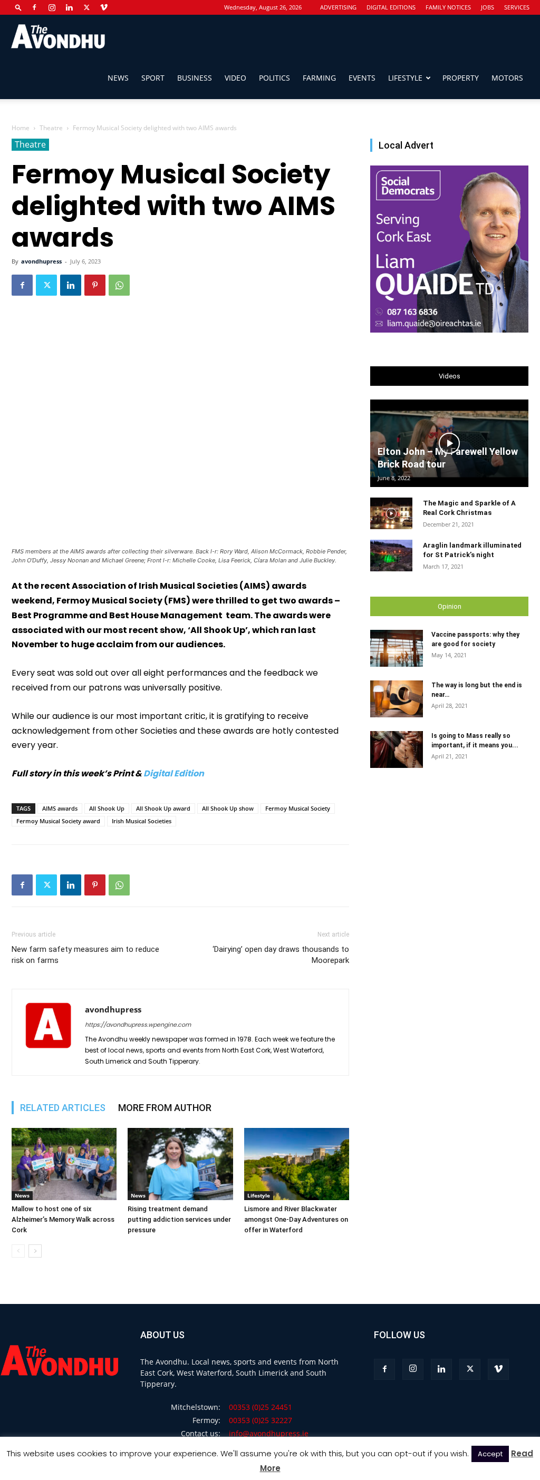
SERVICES (516, 7)
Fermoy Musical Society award (58, 821)
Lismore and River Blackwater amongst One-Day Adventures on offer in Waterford (296, 1219)
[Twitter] (86, 7)
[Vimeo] (104, 7)
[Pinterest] (94, 285)
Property (460, 78)
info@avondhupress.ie (268, 1433)
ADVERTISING (338, 7)
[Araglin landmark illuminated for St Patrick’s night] (391, 555)
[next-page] (35, 1251)
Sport (153, 78)
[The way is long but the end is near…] (396, 698)
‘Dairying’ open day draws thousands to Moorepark (281, 955)
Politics (274, 78)
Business (194, 78)
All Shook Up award (163, 808)
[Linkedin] (69, 7)
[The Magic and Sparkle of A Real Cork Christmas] (391, 513)
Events (362, 78)
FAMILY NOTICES (448, 7)
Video (235, 78)
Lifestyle (405, 78)
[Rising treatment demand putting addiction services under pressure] (180, 1164)
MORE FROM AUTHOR (164, 1107)
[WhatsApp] (119, 285)
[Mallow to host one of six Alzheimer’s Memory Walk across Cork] (64, 1164)
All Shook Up (106, 808)
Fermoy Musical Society (297, 808)
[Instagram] (52, 7)
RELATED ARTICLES (62, 1107)
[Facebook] (34, 7)
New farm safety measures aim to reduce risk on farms (85, 955)
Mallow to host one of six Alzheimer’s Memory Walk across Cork (63, 1219)
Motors (507, 78)
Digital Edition (173, 773)
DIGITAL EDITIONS (391, 7)
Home (21, 127)
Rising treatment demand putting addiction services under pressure (179, 1219)
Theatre (51, 127)
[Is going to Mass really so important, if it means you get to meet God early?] (396, 749)
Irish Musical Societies (141, 821)
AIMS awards (60, 808)
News (118, 78)
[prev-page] (18, 1251)
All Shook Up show (228, 808)
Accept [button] (490, 1454)
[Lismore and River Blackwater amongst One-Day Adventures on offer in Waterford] (296, 1164)
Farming (319, 78)
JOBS (487, 7)
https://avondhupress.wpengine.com (138, 1024)
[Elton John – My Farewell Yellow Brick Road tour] (449, 443)
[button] (18, 7)
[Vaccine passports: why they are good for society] (396, 648)
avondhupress (41, 261)
